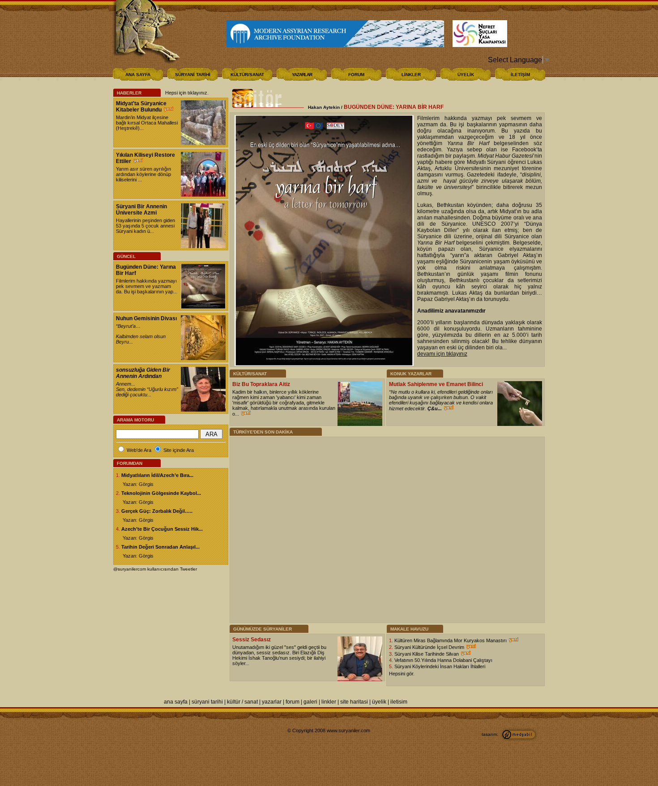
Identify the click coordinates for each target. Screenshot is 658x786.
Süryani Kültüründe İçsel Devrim (430, 647)
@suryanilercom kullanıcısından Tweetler (155, 569)
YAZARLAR (302, 74)
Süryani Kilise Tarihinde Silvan (427, 654)
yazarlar (272, 702)
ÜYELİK (465, 74)
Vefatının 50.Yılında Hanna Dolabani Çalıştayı (443, 660)
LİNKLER (411, 74)
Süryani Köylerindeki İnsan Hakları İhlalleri (439, 666)
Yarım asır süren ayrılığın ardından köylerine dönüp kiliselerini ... (143, 174)
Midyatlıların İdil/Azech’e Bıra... (157, 475)
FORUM (356, 74)
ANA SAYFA (137, 74)
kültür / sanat (242, 702)
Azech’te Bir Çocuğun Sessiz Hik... (162, 529)
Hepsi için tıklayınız (186, 92)
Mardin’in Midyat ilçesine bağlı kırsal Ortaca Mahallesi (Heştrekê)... (147, 123)
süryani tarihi (207, 702)
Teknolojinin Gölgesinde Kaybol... (161, 493)
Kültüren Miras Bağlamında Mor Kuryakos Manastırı (451, 640)
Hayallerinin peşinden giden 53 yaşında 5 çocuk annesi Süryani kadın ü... (145, 226)
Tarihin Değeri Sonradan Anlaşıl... (160, 547)
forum (292, 702)
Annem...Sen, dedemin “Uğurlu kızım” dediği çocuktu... (147, 389)
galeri (310, 702)
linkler (328, 702)
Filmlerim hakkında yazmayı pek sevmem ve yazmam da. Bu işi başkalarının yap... (146, 286)
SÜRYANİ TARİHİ (192, 74)
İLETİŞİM (520, 74)
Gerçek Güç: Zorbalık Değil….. (156, 511)
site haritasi (354, 702)
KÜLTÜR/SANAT (247, 74)
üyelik (379, 702)
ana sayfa (176, 702)
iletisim (398, 702)
